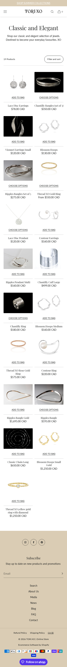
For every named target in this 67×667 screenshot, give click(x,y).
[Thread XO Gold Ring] (49, 170)
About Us (33, 591)
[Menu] (8, 11)
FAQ (33, 614)
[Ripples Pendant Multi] (18, 259)
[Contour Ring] (49, 347)
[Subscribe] (58, 573)
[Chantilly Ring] (18, 303)
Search (33, 585)
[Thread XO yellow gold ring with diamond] (18, 486)
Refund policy (20, 632)
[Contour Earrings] (49, 214)
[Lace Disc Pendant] (18, 214)
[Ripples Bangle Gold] (18, 394)
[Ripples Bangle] (49, 394)
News (33, 602)
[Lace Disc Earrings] (18, 82)
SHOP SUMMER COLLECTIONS (33, 3)
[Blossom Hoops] (49, 126)
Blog (33, 608)
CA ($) (51, 632)
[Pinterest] (42, 542)
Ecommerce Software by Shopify (33, 644)
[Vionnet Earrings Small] (18, 126)
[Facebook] (34, 542)
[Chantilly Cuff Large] (49, 259)
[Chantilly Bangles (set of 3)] (49, 82)
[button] (50, 11)
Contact (33, 620)
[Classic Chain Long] (18, 438)
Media (33, 597)
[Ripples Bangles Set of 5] (18, 170)
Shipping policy (37, 632)
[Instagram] (25, 542)
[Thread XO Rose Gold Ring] (18, 347)
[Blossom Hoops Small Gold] (49, 438)
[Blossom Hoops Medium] (49, 303)
